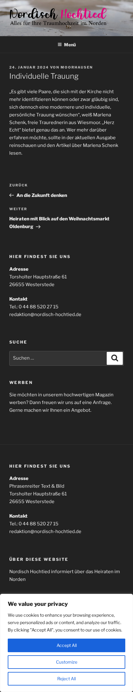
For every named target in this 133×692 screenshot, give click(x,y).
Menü (70, 44)
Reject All (66, 678)
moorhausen (77, 67)
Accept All (67, 645)
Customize (66, 662)
